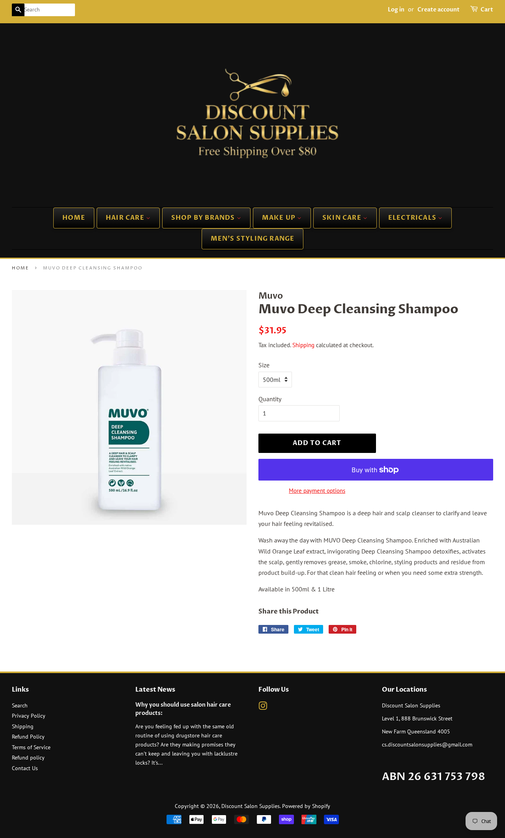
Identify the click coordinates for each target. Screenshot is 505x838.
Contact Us (25, 768)
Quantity (269, 399)
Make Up (279, 217)
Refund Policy (28, 736)
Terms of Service (31, 747)
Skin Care (342, 217)
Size (263, 365)
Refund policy (28, 757)
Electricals (413, 217)
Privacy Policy (28, 715)
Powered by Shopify (306, 806)
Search (20, 705)
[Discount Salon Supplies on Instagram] (262, 707)
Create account (438, 9)
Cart (487, 9)
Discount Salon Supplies (250, 806)
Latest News (155, 689)
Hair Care (126, 217)
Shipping (303, 345)
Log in (396, 9)
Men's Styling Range (253, 238)
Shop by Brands (204, 217)
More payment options (317, 490)
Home (74, 217)
